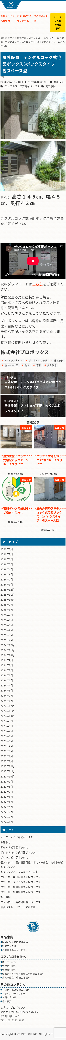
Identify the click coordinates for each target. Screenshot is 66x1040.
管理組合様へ (9, 965)
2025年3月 (7, 635)
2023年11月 (7, 710)
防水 (27, 365)
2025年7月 (7, 615)
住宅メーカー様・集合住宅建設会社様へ (23, 973)
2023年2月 (7, 756)
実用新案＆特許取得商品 (15, 942)
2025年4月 (7, 630)
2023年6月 (7, 736)
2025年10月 (7, 599)
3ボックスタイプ (13, 360)
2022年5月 (7, 801)
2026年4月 (7, 569)
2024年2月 (7, 695)
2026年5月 (7, 564)
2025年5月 (7, 625)
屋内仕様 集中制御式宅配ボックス (21, 877)
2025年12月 (7, 589)
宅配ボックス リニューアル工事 (19, 871)
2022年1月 (7, 822)
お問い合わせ (9, 997)
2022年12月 (7, 766)
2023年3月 (7, 751)
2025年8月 (7, 609)
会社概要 (7, 1001)
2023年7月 (7, 731)
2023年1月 (7, 761)
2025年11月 (7, 594)
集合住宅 (51, 365)
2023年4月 (7, 746)
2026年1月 (7, 584)
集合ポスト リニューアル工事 (18, 907)
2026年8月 (7, 549)
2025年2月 (7, 640)
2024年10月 (7, 655)
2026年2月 (7, 579)
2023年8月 (7, 726)
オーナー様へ (9, 961)
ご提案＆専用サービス (14, 949)
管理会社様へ (9, 969)
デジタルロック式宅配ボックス (22, 86)
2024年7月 (7, 670)
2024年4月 (7, 685)
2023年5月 (7, 741)
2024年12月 (7, 645)
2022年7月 (7, 791)
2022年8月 (7, 786)
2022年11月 (7, 771)
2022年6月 (7, 796)
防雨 (38, 365)
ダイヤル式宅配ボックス (14, 847)
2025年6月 (7, 620)
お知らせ (59, 82)
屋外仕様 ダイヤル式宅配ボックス (21, 882)
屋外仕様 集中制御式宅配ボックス (21, 887)
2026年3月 (7, 574)
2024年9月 (7, 660)
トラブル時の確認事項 (58, 22)
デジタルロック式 (38, 360)
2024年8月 (7, 665)
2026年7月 (7, 554)
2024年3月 (7, 690)
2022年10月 (7, 776)
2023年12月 (7, 705)
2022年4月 (7, 806)
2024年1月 (7, 700)
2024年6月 (7, 675)
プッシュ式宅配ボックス (14, 857)
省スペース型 (11, 365)
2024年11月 (7, 650)
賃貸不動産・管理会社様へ (16, 977)
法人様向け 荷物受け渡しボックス (21, 902)
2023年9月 (7, 721)
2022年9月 (7, 781)
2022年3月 (7, 811)
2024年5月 (7, 680)
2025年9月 (7, 604)
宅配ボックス (9, 945)
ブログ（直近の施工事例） (16, 989)
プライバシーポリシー (14, 993)
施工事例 (51, 86)
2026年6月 (7, 559)
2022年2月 (7, 816)
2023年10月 (7, 716)
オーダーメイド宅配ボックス (17, 837)
